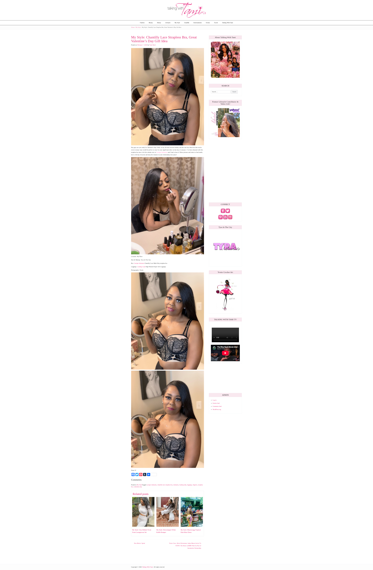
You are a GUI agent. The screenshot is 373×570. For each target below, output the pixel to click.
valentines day (138, 487)
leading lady (182, 485)
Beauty (151, 22)
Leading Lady (141, 266)
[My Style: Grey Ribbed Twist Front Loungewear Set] (143, 511)
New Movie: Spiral (139, 543)
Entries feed (216, 403)
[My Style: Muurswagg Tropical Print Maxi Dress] (192, 511)
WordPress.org (217, 409)
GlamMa (186, 22)
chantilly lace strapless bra (165, 485)
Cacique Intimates (139, 263)
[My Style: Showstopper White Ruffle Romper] (167, 511)
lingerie (195, 485)
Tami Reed (152, 45)
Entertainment (197, 22)
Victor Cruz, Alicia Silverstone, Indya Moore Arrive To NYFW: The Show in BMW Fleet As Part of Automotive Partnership (185, 546)
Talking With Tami (227, 22)
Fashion (142, 22)
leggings (189, 485)
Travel (216, 22)
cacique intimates (152, 485)
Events (208, 22)
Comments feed (217, 406)
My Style (177, 22)
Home (133, 27)
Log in (215, 400)
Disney (159, 22)
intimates (176, 485)
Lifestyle (167, 22)
